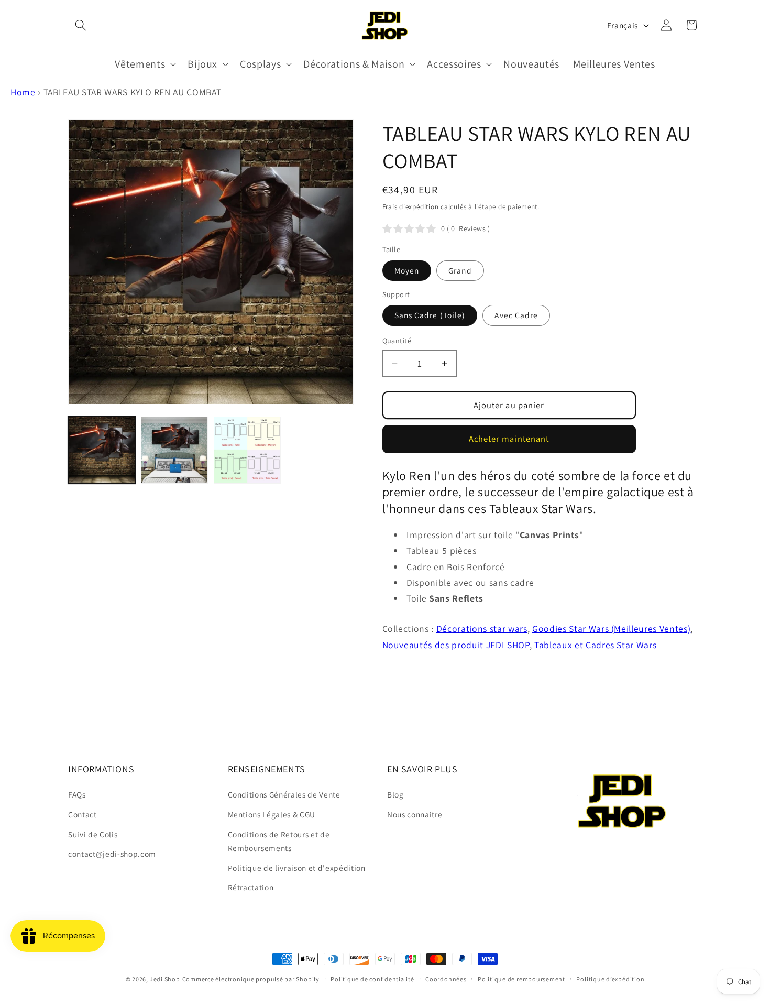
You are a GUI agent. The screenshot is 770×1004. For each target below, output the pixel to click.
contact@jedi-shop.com (112, 853)
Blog (395, 794)
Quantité (397, 340)
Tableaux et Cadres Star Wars (595, 645)
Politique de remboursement (521, 979)
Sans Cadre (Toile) (430, 315)
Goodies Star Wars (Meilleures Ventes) (611, 629)
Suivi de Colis (92, 834)
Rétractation (251, 887)
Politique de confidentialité (372, 979)
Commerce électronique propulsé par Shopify (251, 979)
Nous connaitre (414, 814)
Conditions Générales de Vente (284, 794)
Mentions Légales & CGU (272, 814)
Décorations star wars (481, 629)
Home (23, 92)
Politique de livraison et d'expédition (297, 868)
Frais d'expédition (410, 206)
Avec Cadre (516, 315)
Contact (82, 814)
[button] (80, 25)
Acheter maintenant (509, 438)
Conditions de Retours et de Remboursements (279, 841)
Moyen (407, 270)
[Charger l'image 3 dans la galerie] (247, 449)
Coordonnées (445, 979)
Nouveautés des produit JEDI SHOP (456, 645)
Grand (460, 270)
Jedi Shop (165, 979)
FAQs (77, 794)
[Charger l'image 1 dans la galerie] (101, 449)
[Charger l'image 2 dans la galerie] (174, 449)
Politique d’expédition (610, 979)
